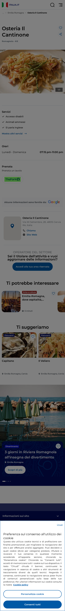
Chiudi (60, 525)
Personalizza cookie (32, 594)
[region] (32, 566)
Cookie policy (20, 584)
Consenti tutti (32, 604)
